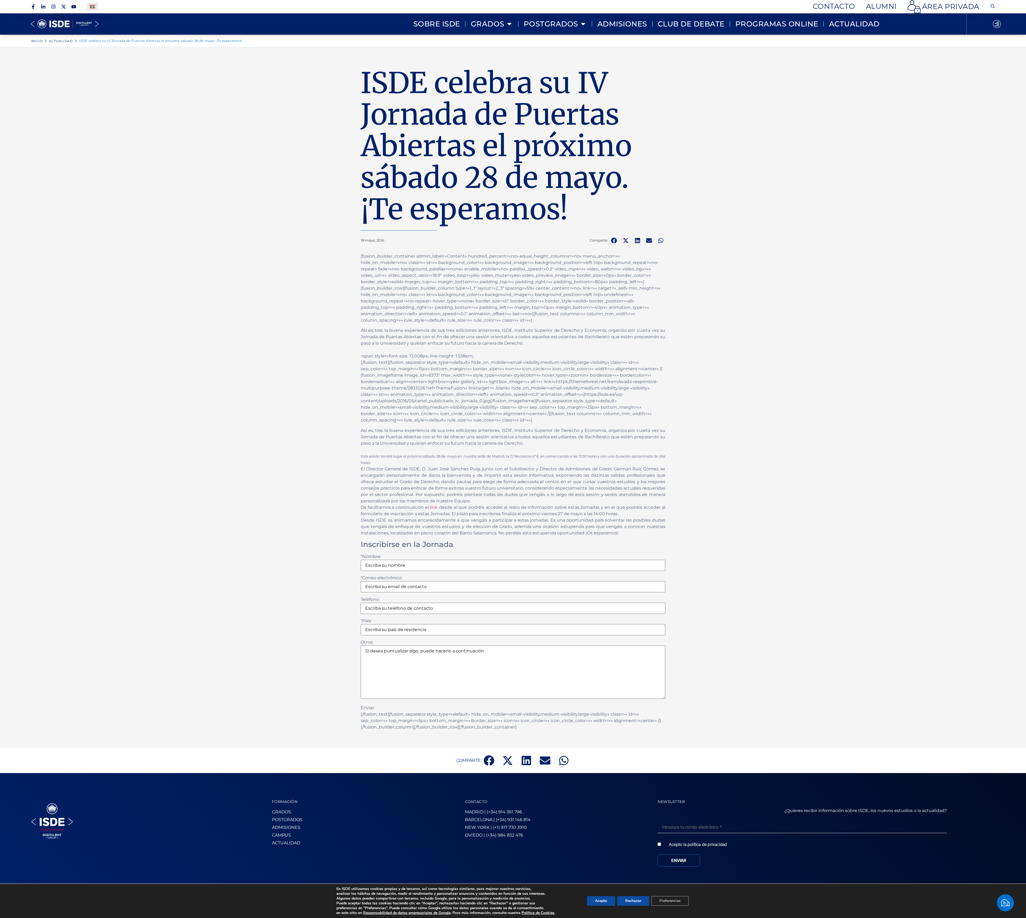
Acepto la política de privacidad (698, 844)
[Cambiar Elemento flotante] (1005, 902)
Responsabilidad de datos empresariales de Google (406, 912)
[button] (614, 240)
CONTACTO (476, 801)
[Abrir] (997, 24)
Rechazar (633, 900)
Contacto (834, 6)
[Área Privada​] (914, 6)
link (433, 507)
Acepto (601, 900)
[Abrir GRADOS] (509, 24)
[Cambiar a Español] (92, 7)
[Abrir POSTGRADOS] (583, 24)
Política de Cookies (538, 912)
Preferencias (670, 900)
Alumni (881, 6)
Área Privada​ (950, 6)
